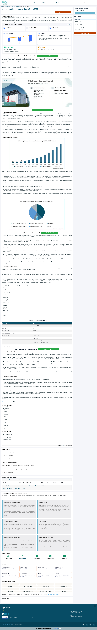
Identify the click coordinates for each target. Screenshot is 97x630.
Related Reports (78, 31)
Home (2, 6)
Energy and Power (7, 6)
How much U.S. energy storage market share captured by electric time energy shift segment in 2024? (23, 485)
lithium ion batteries (35, 58)
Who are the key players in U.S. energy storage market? (14, 488)
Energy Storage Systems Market (45, 601)
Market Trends (77, 19)
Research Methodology (79, 29)
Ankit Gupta (63, 445)
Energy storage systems (6, 58)
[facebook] (90, 625)
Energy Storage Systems (16, 6)
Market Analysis (78, 21)
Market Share (77, 22)
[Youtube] (94, 625)
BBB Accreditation (22, 558)
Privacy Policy (55, 628)
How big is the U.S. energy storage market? (11, 479)
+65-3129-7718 (75, 615)
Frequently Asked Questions (80, 27)
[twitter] (87, 625)
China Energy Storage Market (10, 601)
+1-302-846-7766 (76, 614)
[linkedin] (83, 625)
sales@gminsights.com (77, 616)
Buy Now (85, 12)
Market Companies (78, 24)
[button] (71, 449)
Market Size (77, 18)
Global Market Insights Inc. (7, 624)
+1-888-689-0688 (77, 612)
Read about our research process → (54, 594)
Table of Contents (78, 26)
